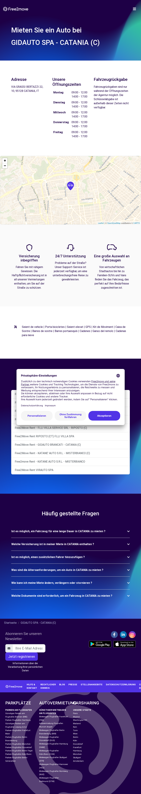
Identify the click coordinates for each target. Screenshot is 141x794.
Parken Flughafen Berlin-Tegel (18, 751)
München (77, 754)
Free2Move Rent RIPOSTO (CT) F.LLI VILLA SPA (44, 436)
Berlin (75, 737)
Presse (72, 684)
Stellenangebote (91, 684)
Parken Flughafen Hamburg (18, 720)
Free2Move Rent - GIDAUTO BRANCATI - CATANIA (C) (48, 444)
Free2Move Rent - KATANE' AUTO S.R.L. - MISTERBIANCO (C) (52, 453)
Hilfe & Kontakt (32, 686)
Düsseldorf (78, 744)
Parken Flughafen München (18, 744)
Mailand (77, 723)
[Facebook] (114, 634)
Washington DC (80, 720)
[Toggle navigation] (134, 9)
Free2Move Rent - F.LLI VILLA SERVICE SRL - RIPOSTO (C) (51, 428)
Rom (75, 727)
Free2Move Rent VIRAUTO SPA (34, 470)
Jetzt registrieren (21, 656)
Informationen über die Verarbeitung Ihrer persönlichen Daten (25, 667)
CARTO (136, 223)
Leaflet (101, 223)
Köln (75, 740)
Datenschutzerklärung (121, 684)
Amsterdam (78, 761)
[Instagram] (132, 634)
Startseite (10, 622)
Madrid (76, 717)
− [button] (5, 166)
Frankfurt (77, 747)
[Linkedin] (123, 634)
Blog (62, 684)
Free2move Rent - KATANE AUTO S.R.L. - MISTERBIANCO (50, 461)
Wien (75, 734)
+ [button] (5, 160)
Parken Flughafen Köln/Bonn (18, 754)
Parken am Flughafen (18, 710)
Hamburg (77, 751)
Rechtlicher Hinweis (48, 686)
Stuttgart (77, 758)
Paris (75, 713)
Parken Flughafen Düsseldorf (18, 747)
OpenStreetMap (113, 223)
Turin (75, 730)
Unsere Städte (82, 710)
